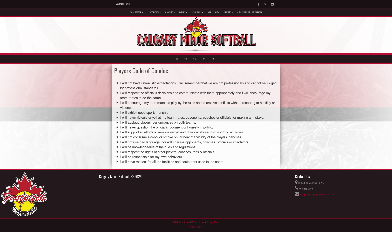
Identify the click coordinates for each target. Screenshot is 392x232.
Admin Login (196, 226)
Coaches (169, 12)
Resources (196, 12)
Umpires (227, 12)
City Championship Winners (249, 12)
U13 (195, 58)
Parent (182, 12)
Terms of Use (197, 222)
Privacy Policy (213, 222)
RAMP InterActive (180, 222)
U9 (177, 58)
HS (213, 58)
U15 (204, 58)
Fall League (212, 12)
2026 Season (135, 12)
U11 (186, 58)
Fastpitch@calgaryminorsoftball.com (317, 194)
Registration (153, 12)
